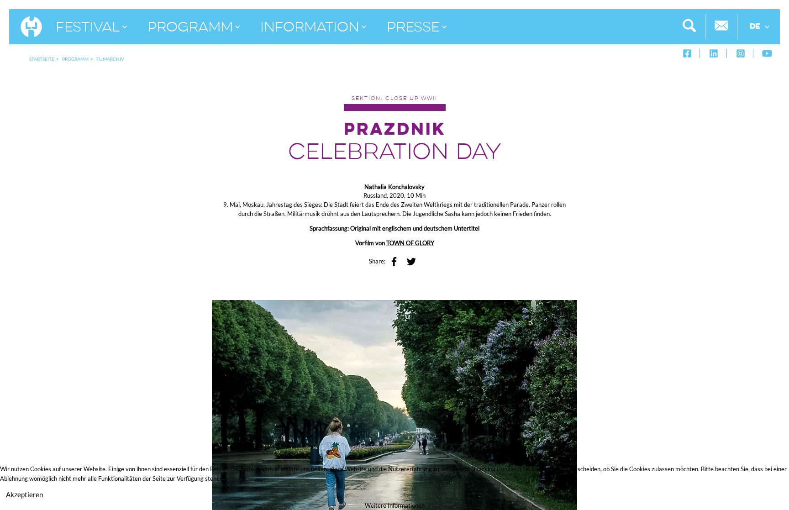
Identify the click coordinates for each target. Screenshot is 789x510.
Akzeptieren (24, 494)
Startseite (41, 59)
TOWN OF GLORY (410, 243)
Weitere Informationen (395, 505)
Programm (75, 59)
